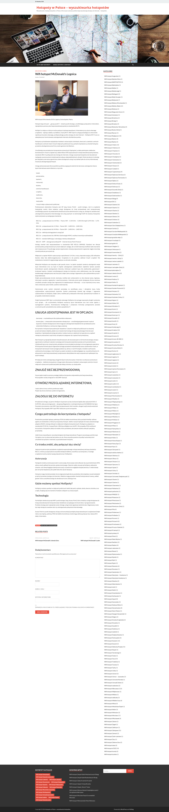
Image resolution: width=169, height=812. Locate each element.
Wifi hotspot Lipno (110, 372)
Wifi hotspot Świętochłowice (113, 635)
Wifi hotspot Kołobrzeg (111, 327)
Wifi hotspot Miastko (110, 399)
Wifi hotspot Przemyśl (111, 530)
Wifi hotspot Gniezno (110, 219)
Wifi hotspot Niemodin (111, 434)
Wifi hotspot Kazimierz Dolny (113, 297)
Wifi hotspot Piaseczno (111, 497)
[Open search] (133, 65)
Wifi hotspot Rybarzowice (112, 554)
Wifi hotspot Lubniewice (111, 387)
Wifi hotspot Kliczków (111, 306)
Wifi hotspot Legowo (110, 360)
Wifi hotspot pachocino (111, 491)
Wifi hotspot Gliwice (110, 216)
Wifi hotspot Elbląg (110, 198)
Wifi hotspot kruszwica (111, 342)
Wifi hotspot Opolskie (41, 784)
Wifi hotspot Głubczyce (111, 249)
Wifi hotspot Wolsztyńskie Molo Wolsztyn (82, 801)
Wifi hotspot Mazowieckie (43, 782)
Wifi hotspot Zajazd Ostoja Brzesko (80, 784)
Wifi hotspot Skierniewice (112, 584)
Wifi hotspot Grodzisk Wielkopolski (115, 234)
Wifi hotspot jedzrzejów (111, 270)
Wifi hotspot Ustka (110, 670)
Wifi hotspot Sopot (110, 599)
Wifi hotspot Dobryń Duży (112, 183)
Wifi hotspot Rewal (110, 551)
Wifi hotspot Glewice (110, 213)
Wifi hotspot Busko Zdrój (112, 130)
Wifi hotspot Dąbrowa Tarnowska (114, 177)
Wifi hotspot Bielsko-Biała (112, 106)
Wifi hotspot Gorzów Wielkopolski (114, 231)
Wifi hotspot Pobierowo (111, 512)
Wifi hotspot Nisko (110, 437)
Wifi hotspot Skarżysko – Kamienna (115, 575)
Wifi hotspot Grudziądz (111, 240)
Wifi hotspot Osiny (110, 470)
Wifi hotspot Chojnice (111, 151)
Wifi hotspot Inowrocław (111, 252)
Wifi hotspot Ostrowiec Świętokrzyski (115, 476)
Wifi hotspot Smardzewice (112, 593)
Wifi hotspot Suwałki (110, 626)
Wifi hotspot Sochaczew (111, 596)
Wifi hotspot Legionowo (111, 354)
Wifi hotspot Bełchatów (111, 85)
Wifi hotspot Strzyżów (111, 623)
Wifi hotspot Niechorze (111, 431)
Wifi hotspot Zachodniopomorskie (44, 795)
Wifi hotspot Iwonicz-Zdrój (112, 258)
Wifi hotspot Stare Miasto (112, 611)
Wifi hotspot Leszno (110, 363)
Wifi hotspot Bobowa (110, 109)
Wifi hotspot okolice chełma (112, 452)
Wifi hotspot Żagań (110, 724)
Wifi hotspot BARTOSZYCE (112, 82)
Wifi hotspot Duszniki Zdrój (112, 189)
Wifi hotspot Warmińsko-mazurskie (45, 789)
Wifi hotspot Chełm (110, 145)
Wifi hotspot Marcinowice (112, 396)
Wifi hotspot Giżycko (110, 210)
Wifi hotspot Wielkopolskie (43, 792)
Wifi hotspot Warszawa (111, 688)
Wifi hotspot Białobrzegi (111, 91)
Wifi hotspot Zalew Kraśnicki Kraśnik (80, 781)
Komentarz (39, 557)
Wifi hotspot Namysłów (111, 428)
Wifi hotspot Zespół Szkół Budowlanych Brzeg (83, 777)
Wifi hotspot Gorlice (110, 228)
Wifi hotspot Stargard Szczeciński (114, 614)
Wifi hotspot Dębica (110, 180)
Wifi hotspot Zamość (110, 733)
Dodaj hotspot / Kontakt (62, 64)
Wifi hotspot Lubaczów (111, 378)
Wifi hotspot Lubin (110, 381)
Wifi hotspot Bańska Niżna (112, 79)
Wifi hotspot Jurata (110, 276)
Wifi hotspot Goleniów (111, 222)
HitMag (131, 809)
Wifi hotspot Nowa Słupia (112, 440)
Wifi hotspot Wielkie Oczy (112, 700)
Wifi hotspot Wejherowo (111, 691)
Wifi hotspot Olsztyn (110, 461)
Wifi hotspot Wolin (110, 709)
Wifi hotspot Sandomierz (111, 572)
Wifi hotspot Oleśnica (111, 455)
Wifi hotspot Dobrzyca (111, 186)
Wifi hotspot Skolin (110, 590)
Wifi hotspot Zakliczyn (111, 727)
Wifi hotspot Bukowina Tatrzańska (114, 127)
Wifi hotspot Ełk (109, 201)
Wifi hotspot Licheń (110, 366)
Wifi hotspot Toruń (110, 659)
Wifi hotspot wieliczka (111, 697)
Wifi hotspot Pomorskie (56, 787)
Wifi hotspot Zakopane (111, 730)
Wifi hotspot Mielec (110, 408)
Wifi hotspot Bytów (110, 142)
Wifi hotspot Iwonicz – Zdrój (113, 255)
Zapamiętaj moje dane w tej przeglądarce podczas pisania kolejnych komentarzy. (64, 607)
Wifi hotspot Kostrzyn (111, 315)
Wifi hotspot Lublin (110, 384)
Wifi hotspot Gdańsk (110, 204)
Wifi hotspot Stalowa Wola (112, 605)
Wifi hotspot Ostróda (110, 473)
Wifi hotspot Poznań (110, 521)
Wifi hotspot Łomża (110, 751)
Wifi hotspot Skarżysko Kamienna (114, 578)
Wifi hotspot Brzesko (110, 124)
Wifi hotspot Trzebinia (111, 662)
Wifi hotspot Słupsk (110, 650)
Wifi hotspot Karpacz (110, 291)
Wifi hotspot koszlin (110, 321)
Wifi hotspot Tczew (110, 656)
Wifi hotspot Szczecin (110, 641)
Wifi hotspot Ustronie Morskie (113, 679)
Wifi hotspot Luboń (110, 390)
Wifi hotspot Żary (109, 739)
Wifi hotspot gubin (110, 243)
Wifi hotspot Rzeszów (111, 566)
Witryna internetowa (43, 597)
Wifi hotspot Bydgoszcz (111, 136)
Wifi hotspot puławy (110, 533)
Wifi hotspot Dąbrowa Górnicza (114, 174)
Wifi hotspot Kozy (109, 324)
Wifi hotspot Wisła (110, 703)
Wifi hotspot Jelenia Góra (112, 273)
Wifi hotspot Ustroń (110, 673)
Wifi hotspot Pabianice (111, 488)
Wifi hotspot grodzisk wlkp (112, 237)
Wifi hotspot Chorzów (111, 154)
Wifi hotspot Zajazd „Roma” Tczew (79, 787)
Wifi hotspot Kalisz (110, 282)
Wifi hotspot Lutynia (110, 393)
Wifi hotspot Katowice (111, 294)
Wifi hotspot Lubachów (111, 375)
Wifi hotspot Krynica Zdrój (112, 348)
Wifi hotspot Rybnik (110, 557)
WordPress (124, 809)
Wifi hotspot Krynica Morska (113, 345)
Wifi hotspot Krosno (110, 336)
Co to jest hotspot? (43, 64)
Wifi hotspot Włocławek (111, 718)
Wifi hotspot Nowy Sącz (111, 443)
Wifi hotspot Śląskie (54, 797)
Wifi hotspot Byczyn (110, 133)
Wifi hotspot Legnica (40, 71)
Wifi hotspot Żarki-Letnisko (112, 736)
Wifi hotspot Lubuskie (55, 779)
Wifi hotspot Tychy (110, 667)
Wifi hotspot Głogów (110, 246)
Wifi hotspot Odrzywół (111, 449)
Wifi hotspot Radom (110, 545)
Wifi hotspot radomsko (111, 548)
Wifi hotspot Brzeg (110, 121)
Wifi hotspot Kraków (110, 330)
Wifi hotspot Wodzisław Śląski (113, 706)
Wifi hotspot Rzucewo (111, 569)
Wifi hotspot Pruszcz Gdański (113, 527)
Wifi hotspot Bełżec (110, 88)
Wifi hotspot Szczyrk (110, 644)
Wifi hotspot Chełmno (111, 148)
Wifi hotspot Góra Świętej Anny (114, 225)
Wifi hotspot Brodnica (111, 118)
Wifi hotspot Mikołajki (111, 414)
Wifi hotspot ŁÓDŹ (110, 748)
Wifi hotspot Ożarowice (111, 485)
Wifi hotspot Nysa (109, 446)
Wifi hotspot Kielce (110, 303)
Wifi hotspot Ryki (109, 560)
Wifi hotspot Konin (110, 309)
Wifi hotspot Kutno (110, 351)
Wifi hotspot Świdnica (111, 629)
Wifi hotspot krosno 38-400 (112, 339)
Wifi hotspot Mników (110, 419)
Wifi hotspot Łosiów (110, 754)
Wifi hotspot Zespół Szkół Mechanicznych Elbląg (84, 774)
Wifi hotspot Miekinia (111, 405)
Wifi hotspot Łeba (109, 745)
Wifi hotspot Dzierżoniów (112, 195)
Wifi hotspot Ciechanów (111, 160)
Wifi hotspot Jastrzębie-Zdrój (113, 267)
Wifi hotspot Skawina (110, 581)
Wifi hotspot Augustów (111, 76)
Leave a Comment (39, 77)
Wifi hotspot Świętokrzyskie (43, 800)
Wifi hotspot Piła (109, 509)
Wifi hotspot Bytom (110, 139)
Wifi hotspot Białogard (111, 94)
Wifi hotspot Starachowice (112, 608)
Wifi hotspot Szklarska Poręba (113, 647)
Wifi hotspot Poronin (110, 518)
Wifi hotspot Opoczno (111, 464)
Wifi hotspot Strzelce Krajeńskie (114, 620)
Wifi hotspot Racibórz (111, 542)
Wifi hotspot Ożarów (110, 482)
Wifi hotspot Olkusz (110, 458)
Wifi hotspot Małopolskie (57, 782)
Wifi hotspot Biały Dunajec (112, 97)
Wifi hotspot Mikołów (111, 417)
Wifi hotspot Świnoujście (111, 638)
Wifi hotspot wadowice (111, 685)
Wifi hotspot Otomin (110, 479)
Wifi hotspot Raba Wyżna (112, 539)
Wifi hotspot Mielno (110, 411)
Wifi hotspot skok (109, 587)
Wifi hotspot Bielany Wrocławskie (114, 103)
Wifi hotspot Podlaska (111, 515)
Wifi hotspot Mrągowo (111, 422)
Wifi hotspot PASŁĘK (110, 494)
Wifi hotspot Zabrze (110, 721)
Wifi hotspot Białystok (111, 100)
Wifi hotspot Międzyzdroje (112, 402)
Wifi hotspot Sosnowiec (111, 602)
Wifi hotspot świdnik (110, 632)
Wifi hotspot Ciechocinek (112, 163)
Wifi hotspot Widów (110, 694)
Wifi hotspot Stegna (110, 617)
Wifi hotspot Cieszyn (110, 166)
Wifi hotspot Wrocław (111, 715)
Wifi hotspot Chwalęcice (111, 157)
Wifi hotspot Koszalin (110, 318)
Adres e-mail (40, 589)
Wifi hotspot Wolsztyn (111, 712)
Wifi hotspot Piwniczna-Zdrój (113, 506)
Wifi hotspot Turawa (110, 665)
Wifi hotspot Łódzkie (41, 797)
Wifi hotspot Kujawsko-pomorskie (45, 777)
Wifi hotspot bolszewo (111, 115)
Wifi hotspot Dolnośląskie (49, 525)
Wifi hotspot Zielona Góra (112, 742)
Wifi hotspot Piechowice (111, 503)
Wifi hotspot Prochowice (111, 524)
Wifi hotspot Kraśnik (110, 333)
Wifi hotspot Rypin (110, 563)
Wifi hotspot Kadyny (110, 279)
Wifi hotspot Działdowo (111, 192)
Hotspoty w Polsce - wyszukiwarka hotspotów (57, 809)
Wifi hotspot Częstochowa (112, 172)
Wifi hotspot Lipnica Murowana (113, 369)
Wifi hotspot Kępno (110, 300)
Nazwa (38, 581)
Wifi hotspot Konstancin (111, 312)
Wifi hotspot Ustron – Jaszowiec (114, 676)
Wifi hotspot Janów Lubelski (112, 261)
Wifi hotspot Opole (110, 467)
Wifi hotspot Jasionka (111, 264)
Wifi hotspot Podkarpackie (56, 784)
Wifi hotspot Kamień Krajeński (113, 285)
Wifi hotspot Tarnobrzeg (111, 653)
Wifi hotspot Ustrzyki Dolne (112, 682)
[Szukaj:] (118, 771)
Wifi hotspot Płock (110, 536)
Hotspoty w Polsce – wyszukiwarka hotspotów (73, 7)
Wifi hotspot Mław (110, 425)
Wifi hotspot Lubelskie (42, 779)
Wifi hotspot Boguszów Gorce (113, 112)
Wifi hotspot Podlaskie (42, 787)
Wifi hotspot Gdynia (110, 207)
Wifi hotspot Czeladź (110, 169)
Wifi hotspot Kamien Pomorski (113, 288)
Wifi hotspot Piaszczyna (111, 500)
